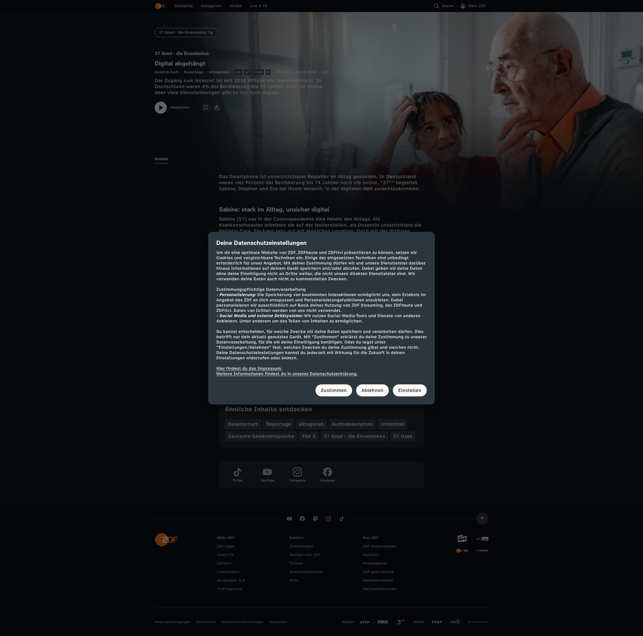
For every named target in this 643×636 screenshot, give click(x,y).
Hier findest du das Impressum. (249, 368)
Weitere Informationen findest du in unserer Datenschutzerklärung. (287, 373)
